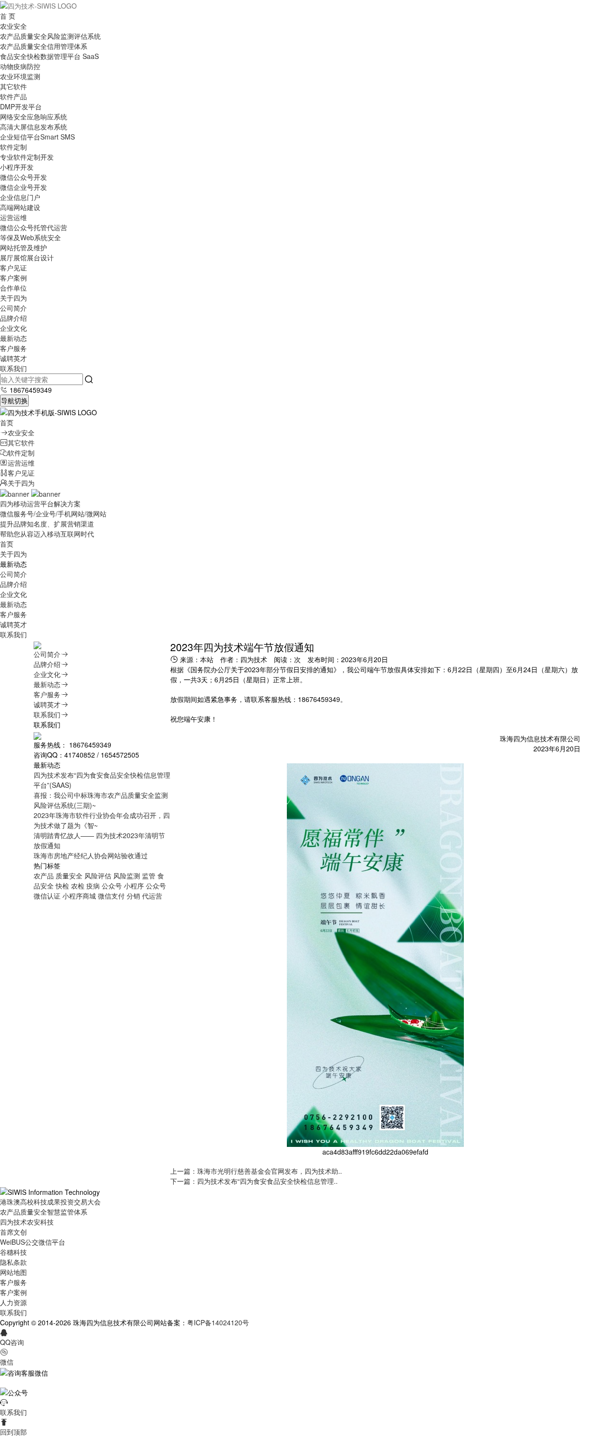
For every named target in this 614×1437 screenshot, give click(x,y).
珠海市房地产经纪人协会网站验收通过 (91, 855)
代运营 (152, 895)
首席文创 (13, 1232)
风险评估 (97, 875)
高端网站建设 (20, 207)
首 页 (7, 16)
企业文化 (13, 328)
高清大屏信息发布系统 (33, 126)
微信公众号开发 (23, 177)
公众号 (112, 885)
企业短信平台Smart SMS (37, 136)
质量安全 (69, 875)
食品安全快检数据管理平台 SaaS (49, 56)
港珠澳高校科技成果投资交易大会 (50, 1201)
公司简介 (13, 308)
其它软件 (13, 86)
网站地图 (13, 1272)
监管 (148, 875)
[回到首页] (38, 5)
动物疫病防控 (20, 66)
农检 (77, 885)
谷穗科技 (13, 1252)
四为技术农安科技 (27, 1222)
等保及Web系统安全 (30, 237)
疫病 (93, 885)
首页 (6, 422)
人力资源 (13, 1302)
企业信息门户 (20, 197)
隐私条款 (13, 1262)
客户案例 (13, 277)
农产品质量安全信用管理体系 (43, 46)
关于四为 (13, 298)
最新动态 (13, 338)
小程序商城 (79, 895)
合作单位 (13, 287)
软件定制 (13, 147)
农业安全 (13, 26)
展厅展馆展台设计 (27, 257)
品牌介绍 (13, 318)
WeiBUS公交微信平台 (32, 1242)
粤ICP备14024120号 (218, 1322)
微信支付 (111, 895)
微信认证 (47, 895)
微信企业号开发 (23, 187)
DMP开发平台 (21, 106)
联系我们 (13, 368)
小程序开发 (17, 167)
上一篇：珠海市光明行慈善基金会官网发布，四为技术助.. (256, 1171)
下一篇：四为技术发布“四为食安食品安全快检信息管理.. (254, 1181)
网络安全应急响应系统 (33, 116)
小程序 (134, 885)
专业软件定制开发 (27, 157)
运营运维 (13, 217)
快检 (62, 885)
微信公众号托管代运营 (33, 227)
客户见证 (13, 267)
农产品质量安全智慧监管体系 (43, 1211)
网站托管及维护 (23, 247)
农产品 (44, 875)
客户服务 (13, 348)
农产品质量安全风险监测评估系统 (50, 36)
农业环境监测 (20, 76)
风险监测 (126, 875)
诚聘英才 (13, 358)
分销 (133, 895)
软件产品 (13, 96)
